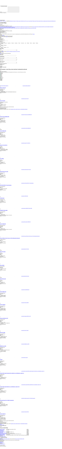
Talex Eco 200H (2, 332)
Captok (1, 359)
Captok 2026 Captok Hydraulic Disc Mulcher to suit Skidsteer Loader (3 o (12, 373)
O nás (1, 436)
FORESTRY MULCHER (3, 210)
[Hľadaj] (13, 9)
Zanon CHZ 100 (2, 100)
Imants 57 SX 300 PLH (3, 145)
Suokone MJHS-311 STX (4, 318)
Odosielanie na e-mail (3, 108)
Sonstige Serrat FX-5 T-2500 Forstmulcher (7, 400)
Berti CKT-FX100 (2, 251)
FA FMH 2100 (2, 430)
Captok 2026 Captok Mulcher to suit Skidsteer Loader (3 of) (9, 386)
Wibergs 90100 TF (3, 87)
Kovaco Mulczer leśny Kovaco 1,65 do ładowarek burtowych (10, 238)
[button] (31, 16)
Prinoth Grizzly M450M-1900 (4, 116)
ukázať (1, 66)
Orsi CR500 (2, 158)
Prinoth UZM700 (2, 304)
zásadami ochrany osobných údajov (15, 109)
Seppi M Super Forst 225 (4, 171)
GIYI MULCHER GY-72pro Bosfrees (5, 185)
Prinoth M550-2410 (3, 291)
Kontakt (5, 436)
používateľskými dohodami (24, 109)
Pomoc (2, 436)
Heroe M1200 (2, 265)
